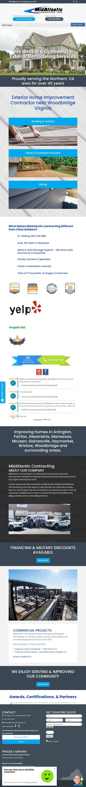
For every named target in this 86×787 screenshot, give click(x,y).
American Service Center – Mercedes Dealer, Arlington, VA (41, 652)
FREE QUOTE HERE (24, 19)
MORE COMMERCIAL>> (23, 656)
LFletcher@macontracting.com (15, 723)
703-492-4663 (9, 719)
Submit (49, 736)
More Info (43, 560)
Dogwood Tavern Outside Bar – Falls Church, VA (36, 649)
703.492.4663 (54, 19)
